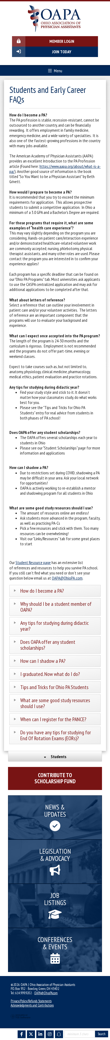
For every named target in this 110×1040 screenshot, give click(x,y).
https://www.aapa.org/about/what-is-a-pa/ (55, 169)
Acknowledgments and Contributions (32, 1005)
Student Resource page (33, 562)
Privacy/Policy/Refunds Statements (31, 1001)
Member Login (61, 41)
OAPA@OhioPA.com (67, 578)
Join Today (61, 51)
